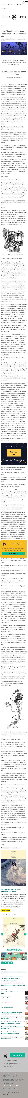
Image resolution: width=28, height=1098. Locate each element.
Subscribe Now (13, 553)
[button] (16, 544)
